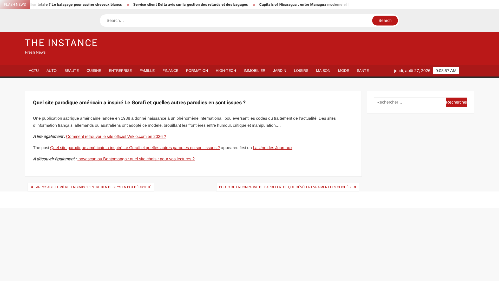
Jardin (279, 70)
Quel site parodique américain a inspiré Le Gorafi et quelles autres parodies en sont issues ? (135, 147)
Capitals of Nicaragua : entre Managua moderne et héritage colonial (311, 4)
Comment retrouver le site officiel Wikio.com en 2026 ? (116, 136)
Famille (147, 70)
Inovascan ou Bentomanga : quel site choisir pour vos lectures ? (136, 159)
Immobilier (254, 70)
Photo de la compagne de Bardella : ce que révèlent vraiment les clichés (285, 187)
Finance (170, 70)
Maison (323, 70)
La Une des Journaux (272, 147)
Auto (52, 70)
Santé (363, 70)
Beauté (71, 70)
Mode (343, 70)
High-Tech (226, 70)
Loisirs (301, 70)
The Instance (61, 43)
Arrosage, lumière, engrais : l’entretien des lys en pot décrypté (93, 187)
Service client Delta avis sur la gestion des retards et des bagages (183, 4)
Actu (34, 70)
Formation (197, 70)
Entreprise (120, 70)
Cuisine (94, 70)
